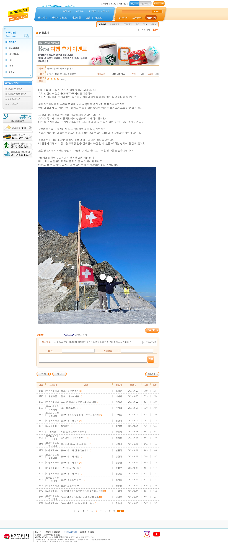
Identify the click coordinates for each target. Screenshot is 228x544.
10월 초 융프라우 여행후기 (73, 431)
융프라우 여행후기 (70, 391)
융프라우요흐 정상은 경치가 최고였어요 (80, 414)
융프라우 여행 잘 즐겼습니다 (74, 450)
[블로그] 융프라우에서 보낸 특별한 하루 (80, 497)
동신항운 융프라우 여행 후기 (74, 444)
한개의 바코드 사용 (70, 396)
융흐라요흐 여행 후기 (71, 485)
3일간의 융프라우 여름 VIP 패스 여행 (78, 402)
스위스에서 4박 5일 (70, 468)
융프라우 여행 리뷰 (70, 456)
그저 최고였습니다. (70, 408)
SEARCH (157, 11)
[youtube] (156, 537)
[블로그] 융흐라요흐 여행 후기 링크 (77, 503)
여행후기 (65, 426)
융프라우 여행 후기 (70, 473)
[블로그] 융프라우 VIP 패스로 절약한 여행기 (82, 491)
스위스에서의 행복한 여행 (73, 437)
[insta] (147, 537)
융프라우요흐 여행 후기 (72, 479)
